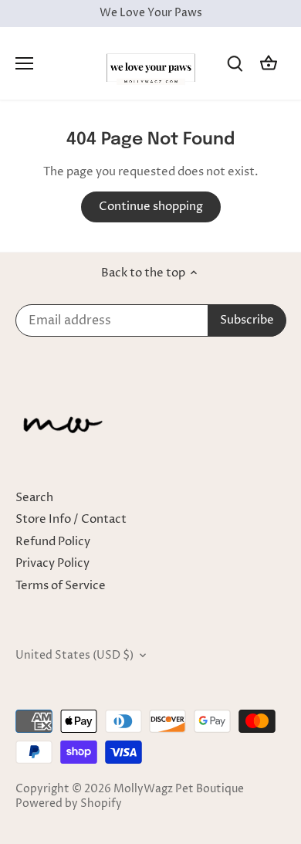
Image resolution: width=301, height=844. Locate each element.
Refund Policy (52, 542)
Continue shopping (151, 206)
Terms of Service (60, 586)
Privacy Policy (52, 563)
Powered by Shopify (68, 804)
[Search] (235, 63)
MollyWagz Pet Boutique (178, 789)
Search (34, 498)
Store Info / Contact (71, 519)
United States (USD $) (74, 655)
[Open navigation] (24, 63)
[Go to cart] (268, 63)
